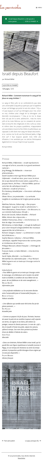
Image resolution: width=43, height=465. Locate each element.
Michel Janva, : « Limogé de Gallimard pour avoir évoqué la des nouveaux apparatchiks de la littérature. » (21, 227)
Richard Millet (9, 79)
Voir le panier (30, 21)
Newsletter (21, 458)
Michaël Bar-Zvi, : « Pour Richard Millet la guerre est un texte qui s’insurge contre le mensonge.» (21, 261)
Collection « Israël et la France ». (14, 189)
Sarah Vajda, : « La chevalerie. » (17, 256)
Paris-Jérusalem (9, 441)
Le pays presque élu (32, 441)
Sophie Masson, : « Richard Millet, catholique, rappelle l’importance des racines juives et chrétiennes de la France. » (21, 240)
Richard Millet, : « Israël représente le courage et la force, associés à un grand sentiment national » (21, 165)
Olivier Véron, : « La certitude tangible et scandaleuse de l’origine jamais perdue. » (21, 199)
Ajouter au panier (10, 85)
